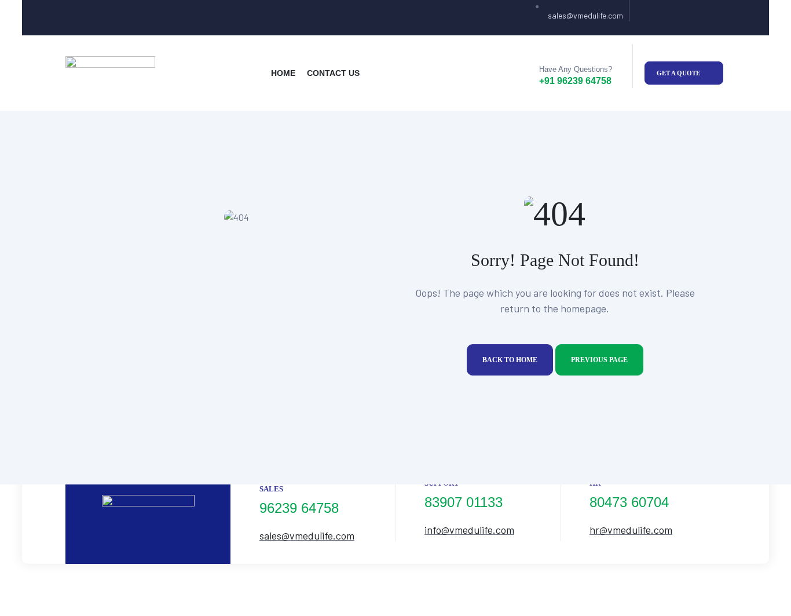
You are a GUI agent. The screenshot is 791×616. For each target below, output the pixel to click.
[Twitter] (669, 17)
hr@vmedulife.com (630, 529)
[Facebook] (646, 17)
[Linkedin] (714, 17)
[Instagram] (691, 17)
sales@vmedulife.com (306, 535)
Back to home (509, 360)
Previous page (599, 360)
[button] (683, 73)
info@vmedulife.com (469, 529)
